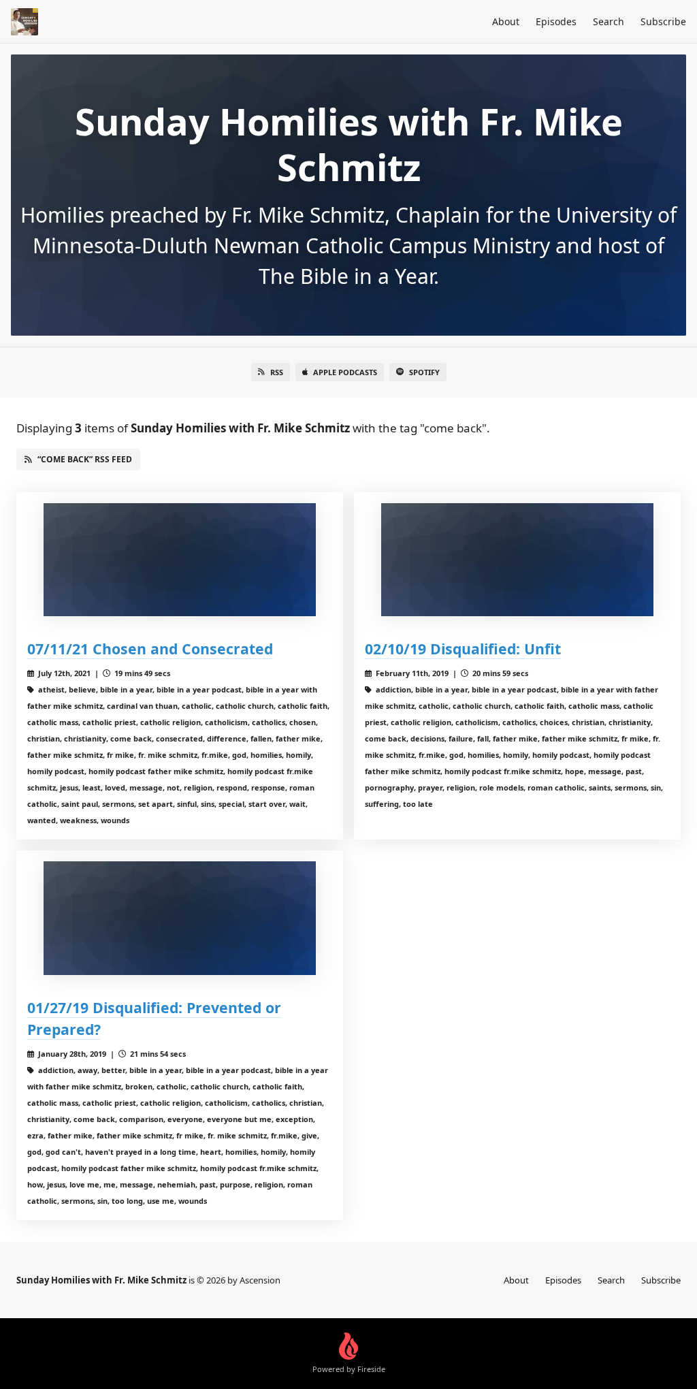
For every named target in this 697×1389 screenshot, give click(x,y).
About (505, 21)
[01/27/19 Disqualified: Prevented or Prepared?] (179, 918)
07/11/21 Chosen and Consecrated (150, 648)
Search (608, 21)
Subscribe (663, 21)
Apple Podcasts (345, 372)
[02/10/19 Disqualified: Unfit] (517, 560)
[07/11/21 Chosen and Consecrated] (179, 560)
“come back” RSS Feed (84, 459)
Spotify (424, 372)
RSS (276, 372)
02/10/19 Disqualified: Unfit (463, 648)
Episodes (556, 21)
